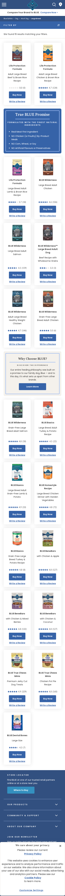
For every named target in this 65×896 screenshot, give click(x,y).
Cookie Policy (32, 877)
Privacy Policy (33, 854)
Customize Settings (31, 890)
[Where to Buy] (60, 4)
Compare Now (48, 12)
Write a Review (17, 101)
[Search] (54, 4)
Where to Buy (21, 790)
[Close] (60, 846)
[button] (4, 4)
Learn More (32, 386)
